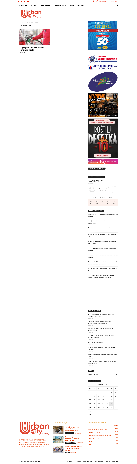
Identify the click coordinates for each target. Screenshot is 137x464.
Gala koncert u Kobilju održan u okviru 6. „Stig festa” (102, 355)
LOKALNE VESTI (60, 5)
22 (111, 403)
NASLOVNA (23, 5)
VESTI (89, 426)
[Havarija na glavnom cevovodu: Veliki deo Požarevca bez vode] (58, 430)
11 (94, 400)
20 (103, 403)
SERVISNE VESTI (46, 5)
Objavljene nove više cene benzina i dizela (31, 48)
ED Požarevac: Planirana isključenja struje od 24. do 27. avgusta (102, 336)
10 (90, 400)
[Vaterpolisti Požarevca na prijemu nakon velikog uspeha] (58, 449)
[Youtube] (28, 1)
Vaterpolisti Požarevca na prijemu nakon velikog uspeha (100, 329)
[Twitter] (25, 1)
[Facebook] (18, 1)
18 (94, 403)
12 (99, 400)
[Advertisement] (83, 13)
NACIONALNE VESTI (70, 442)
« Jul (89, 414)
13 (103, 400)
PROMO (71, 5)
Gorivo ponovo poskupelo (96, 342)
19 (99, 403)
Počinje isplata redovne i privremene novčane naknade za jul (102, 362)
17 (90, 403)
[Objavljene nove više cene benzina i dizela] (34, 37)
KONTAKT (80, 5)
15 (111, 400)
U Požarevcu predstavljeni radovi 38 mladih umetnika (101, 348)
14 (107, 400)
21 (107, 403)
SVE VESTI (33, 5)
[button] (117, 5)
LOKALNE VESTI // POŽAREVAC (98, 429)
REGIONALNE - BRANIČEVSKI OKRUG (99, 435)
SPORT (67, 452)
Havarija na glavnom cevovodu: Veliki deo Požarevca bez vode (101, 315)
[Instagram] (21, 1)
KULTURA (90, 441)
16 (115, 400)
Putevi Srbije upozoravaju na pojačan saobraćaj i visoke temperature (99, 322)
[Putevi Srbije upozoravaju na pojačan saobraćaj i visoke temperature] (58, 439)
